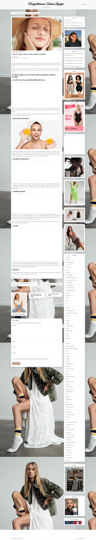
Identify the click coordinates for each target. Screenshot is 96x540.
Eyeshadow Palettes (70, 325)
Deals (67, 318)
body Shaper (68, 295)
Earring (67, 323)
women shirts (68, 450)
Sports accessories (69, 406)
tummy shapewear (69, 424)
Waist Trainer (68, 432)
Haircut (67, 335)
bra (66, 302)
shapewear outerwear (70, 389)
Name (13, 341)
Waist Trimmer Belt (69, 437)
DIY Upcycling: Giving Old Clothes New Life (73, 66)
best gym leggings (69, 275)
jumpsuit (67, 356)
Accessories (68, 257)
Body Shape (68, 292)
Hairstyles (68, 338)
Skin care (68, 401)
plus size (67, 373)
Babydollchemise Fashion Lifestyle (46, 4)
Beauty (67, 270)
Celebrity (68, 315)
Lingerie (67, 358)
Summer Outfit (69, 412)
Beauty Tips (68, 272)
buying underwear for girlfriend (72, 313)
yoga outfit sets (69, 457)
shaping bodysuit (69, 391)
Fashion (67, 328)
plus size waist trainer (70, 376)
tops (67, 419)
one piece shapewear (70, 368)
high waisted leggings (70, 346)
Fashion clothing (69, 330)
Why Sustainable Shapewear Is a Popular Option (74, 63)
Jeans (67, 351)
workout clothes (69, 452)
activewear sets (69, 267)
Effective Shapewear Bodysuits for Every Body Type (74, 57)
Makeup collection (69, 363)
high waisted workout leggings (72, 348)
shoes (67, 394)
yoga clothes (68, 455)
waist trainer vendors (70, 434)
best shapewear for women (71, 277)
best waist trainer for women (71, 280)
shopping (68, 396)
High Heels (68, 343)
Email (13, 347)
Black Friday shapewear (70, 290)
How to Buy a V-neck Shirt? (18, 314)
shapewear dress (69, 386)
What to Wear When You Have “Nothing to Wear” (74, 60)
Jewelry (67, 353)
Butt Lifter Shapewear (70, 310)
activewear (68, 259)
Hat (66, 341)
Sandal (67, 379)
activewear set (69, 264)
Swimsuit (67, 417)
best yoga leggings (69, 285)
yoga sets (68, 460)
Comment (14, 325)
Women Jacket (68, 447)
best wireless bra (69, 282)
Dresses (67, 320)
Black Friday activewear (70, 287)
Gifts (67, 333)
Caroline (15, 56)
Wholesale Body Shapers (70, 442)
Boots (67, 300)
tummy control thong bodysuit (72, 422)
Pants (67, 371)
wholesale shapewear (70, 444)
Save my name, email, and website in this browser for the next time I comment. (31, 358)
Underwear (68, 427)
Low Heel (68, 361)
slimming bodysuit (69, 404)
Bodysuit (67, 297)
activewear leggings (70, 262)
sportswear (68, 409)
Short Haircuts (69, 399)
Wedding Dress (69, 439)
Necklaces (68, 366)
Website (14, 352)
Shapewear (68, 384)
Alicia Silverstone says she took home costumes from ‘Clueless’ (36, 295)
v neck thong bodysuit (70, 429)
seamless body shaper (70, 381)
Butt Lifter (68, 308)
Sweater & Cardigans (70, 414)
